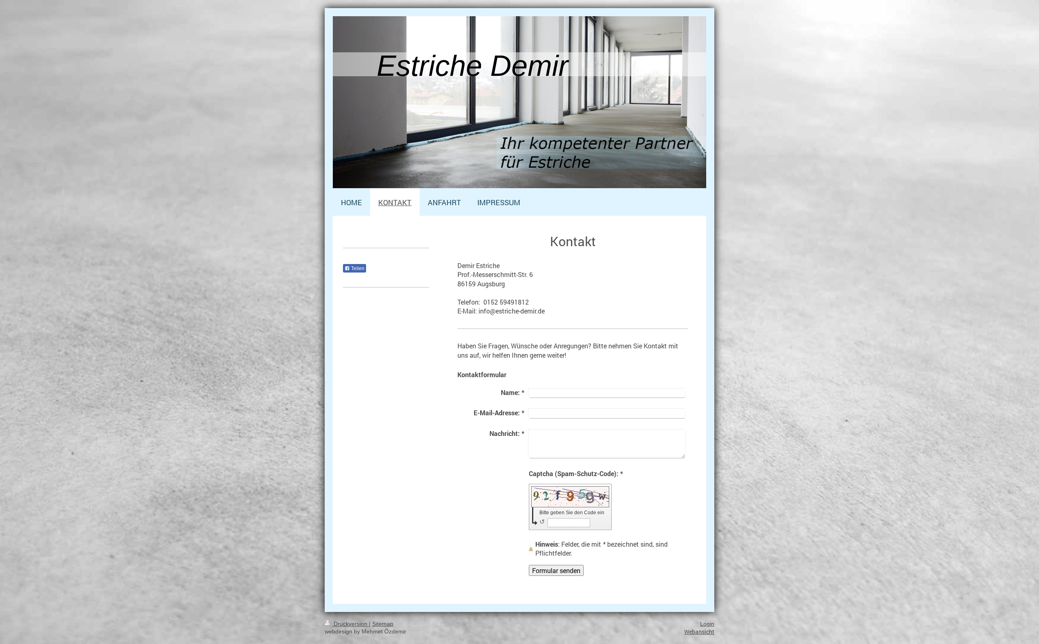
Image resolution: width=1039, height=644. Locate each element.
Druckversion (350, 623)
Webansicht (699, 631)
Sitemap (382, 623)
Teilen (357, 268)
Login (707, 623)
